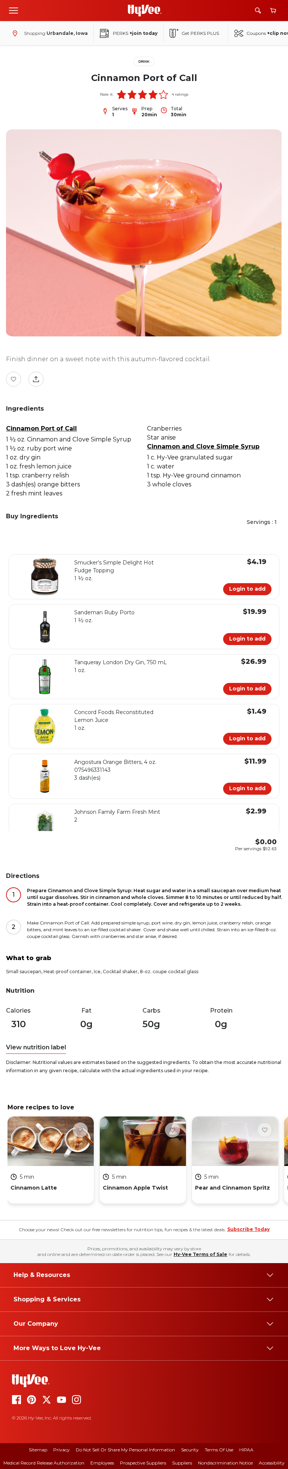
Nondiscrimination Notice (225, 1463)
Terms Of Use (219, 1449)
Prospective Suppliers (143, 1463)
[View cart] (273, 11)
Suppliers (182, 1463)
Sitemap (38, 1449)
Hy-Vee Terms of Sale (200, 1254)
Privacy (61, 1449)
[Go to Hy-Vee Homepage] (145, 11)
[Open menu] (13, 10)
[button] (121, 94)
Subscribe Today (248, 1229)
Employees (102, 1463)
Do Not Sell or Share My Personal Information (125, 1449)
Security (190, 1449)
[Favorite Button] (13, 379)
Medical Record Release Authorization (43, 1463)
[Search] (258, 11)
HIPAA (246, 1449)
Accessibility (272, 1463)
